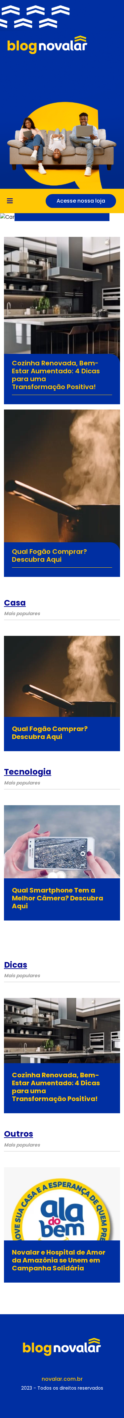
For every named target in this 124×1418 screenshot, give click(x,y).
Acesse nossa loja (81, 201)
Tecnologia (27, 772)
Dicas (15, 965)
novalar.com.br (62, 1379)
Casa (15, 603)
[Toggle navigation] (12, 201)
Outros (18, 1134)
